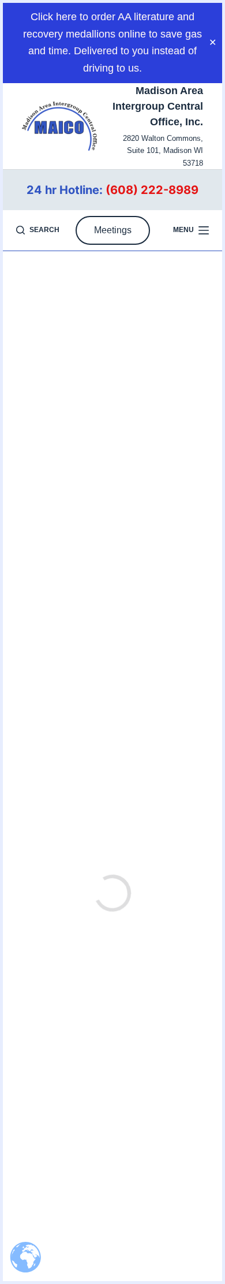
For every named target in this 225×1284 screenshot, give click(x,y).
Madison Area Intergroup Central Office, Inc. (157, 106)
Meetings (113, 230)
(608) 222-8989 (152, 190)
